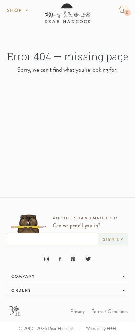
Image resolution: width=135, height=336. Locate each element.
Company (23, 276)
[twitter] (88, 259)
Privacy (77, 311)
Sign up (113, 239)
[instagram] (46, 259)
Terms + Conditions (110, 311)
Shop (14, 10)
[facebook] (60, 259)
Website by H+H (101, 328)
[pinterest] (73, 259)
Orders (21, 290)
